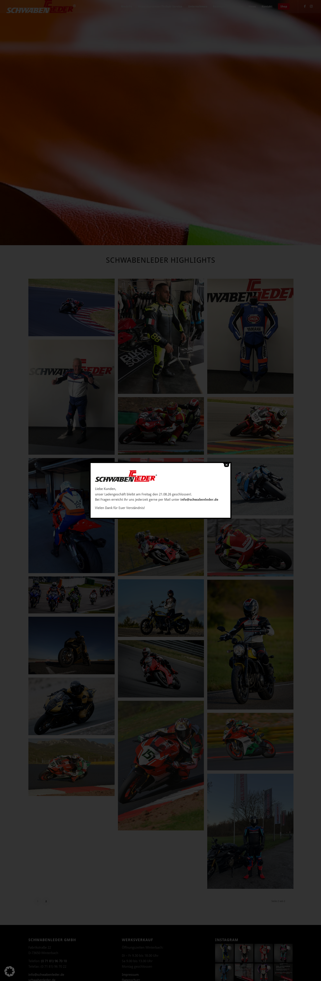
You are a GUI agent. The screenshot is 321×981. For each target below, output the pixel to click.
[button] (9, 971)
